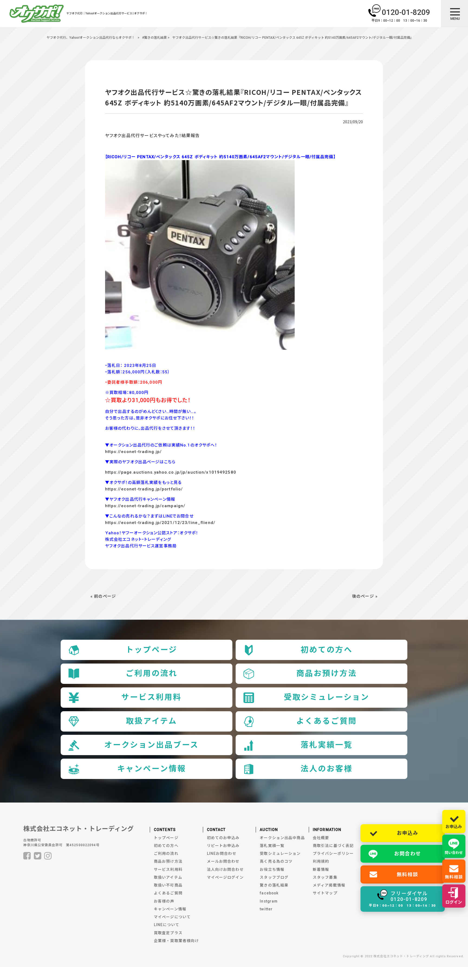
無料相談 (407, 874)
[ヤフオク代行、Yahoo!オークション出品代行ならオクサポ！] (36, 14)
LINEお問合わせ (221, 853)
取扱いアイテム (168, 877)
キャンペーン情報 (151, 768)
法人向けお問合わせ (225, 869)
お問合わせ (407, 853)
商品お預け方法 (326, 673)
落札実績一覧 (326, 744)
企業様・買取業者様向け (176, 941)
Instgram (269, 901)
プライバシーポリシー (333, 853)
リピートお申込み (223, 845)
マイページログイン (225, 877)
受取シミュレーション (327, 697)
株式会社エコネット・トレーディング (78, 829)
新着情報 (321, 869)
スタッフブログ (274, 877)
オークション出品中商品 (282, 838)
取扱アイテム (151, 721)
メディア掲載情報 (329, 885)
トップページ (151, 649)
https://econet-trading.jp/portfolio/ (144, 489)
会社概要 (321, 838)
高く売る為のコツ (276, 861)
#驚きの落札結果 (154, 38)
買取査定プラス (168, 933)
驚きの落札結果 (274, 885)
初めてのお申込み (223, 838)
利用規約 (321, 861)
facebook (269, 893)
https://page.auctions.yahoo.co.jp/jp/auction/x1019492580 (170, 472)
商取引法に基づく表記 (333, 845)
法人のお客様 (326, 768)
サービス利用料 (151, 697)
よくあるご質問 (326, 721)
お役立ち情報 (272, 869)
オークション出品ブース (151, 744)
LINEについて (166, 925)
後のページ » (365, 596)
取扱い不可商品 (168, 885)
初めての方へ (326, 649)
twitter (266, 909)
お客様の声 (164, 901)
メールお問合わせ (223, 861)
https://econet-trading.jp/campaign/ (145, 505)
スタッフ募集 (325, 877)
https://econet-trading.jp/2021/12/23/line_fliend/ (160, 522)
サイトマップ (325, 893)
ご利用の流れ (151, 673)
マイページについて (172, 917)
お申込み (407, 833)
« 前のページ (103, 596)
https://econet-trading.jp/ (133, 451)
